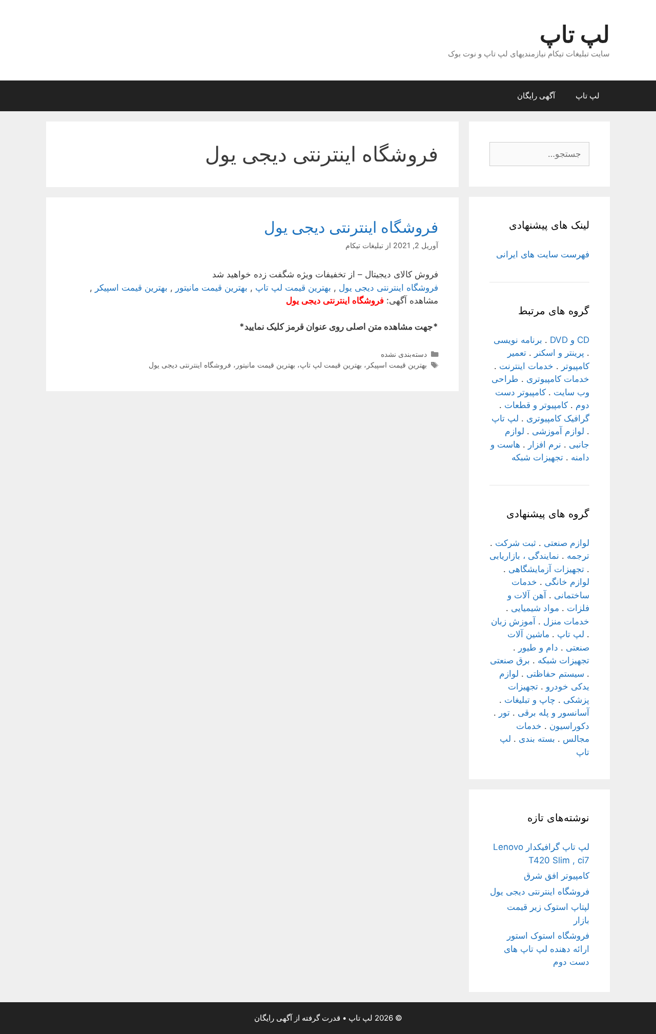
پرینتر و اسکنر (559, 353)
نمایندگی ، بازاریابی (524, 556)
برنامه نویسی (518, 340)
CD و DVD (569, 340)
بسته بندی (537, 739)
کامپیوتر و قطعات (536, 405)
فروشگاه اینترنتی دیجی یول (351, 227)
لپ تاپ (575, 34)
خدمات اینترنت (526, 366)
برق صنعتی (510, 660)
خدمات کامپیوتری (557, 379)
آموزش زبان (513, 621)
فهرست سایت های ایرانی (542, 254)
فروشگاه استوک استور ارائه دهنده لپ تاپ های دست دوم (546, 948)
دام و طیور (538, 647)
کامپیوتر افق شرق (556, 875)
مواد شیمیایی (535, 608)
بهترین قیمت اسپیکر (131, 287)
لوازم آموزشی (558, 431)
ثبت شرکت (515, 543)
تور (504, 712)
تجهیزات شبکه (537, 457)
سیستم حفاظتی (555, 673)
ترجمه (578, 556)
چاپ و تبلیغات (530, 700)
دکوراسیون (569, 726)
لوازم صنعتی (566, 543)
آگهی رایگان (536, 95)
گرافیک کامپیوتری (557, 418)
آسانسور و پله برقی (553, 712)
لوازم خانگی (567, 582)
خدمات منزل (566, 621)
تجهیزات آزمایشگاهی (546, 569)
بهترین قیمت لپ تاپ (293, 287)
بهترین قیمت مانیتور (211, 287)
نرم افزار (544, 444)
